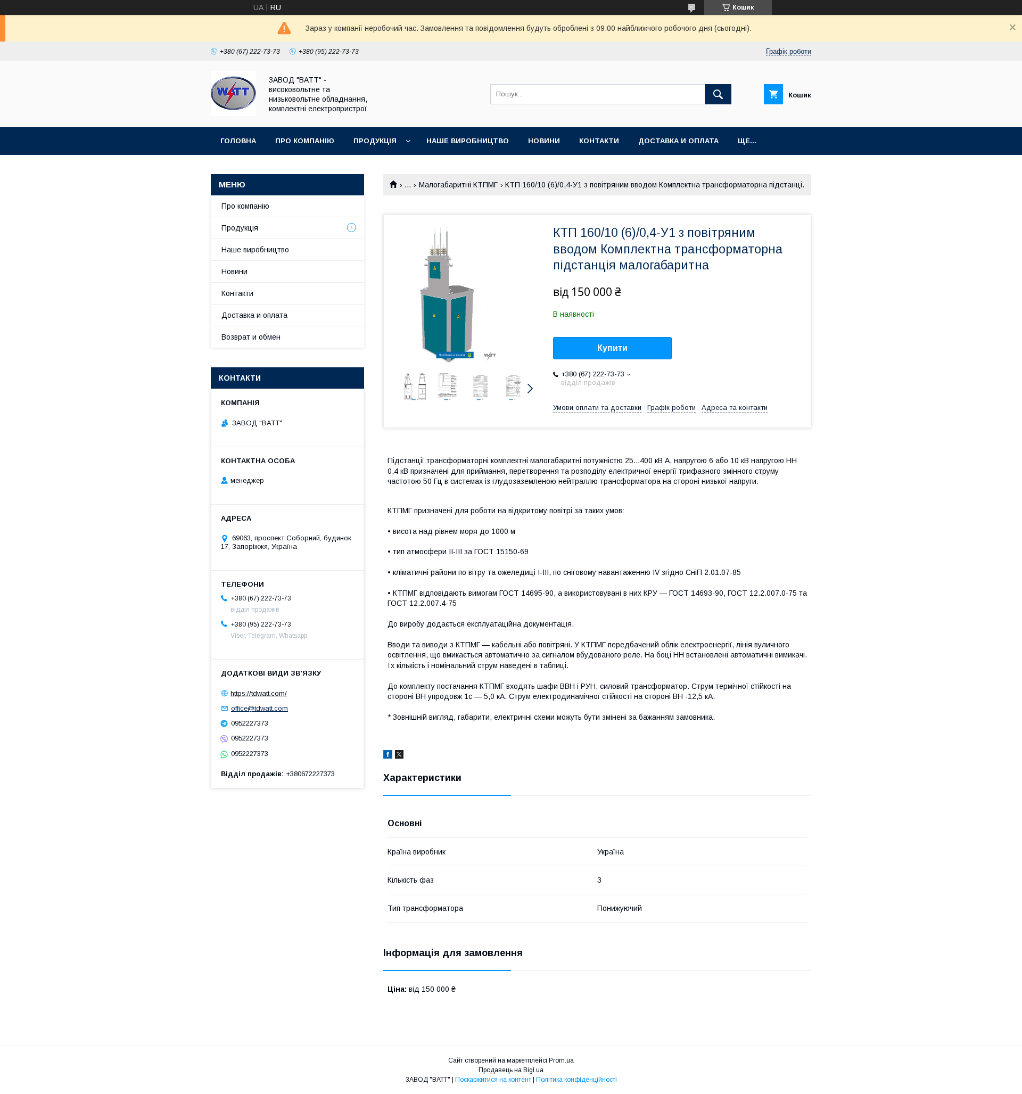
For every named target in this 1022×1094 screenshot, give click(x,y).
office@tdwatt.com (259, 708)
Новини (544, 141)
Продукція (375, 141)
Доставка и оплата (678, 141)
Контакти (599, 141)
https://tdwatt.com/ (258, 693)
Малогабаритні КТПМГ (458, 184)
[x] (399, 756)
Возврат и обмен (251, 337)
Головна (238, 141)
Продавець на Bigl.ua (511, 1070)
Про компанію (304, 141)
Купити (612, 347)
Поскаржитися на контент (493, 1079)
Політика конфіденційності (576, 1079)
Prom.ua (561, 1060)
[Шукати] (718, 94)
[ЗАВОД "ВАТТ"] (233, 113)
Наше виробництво (467, 141)
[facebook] (387, 756)
